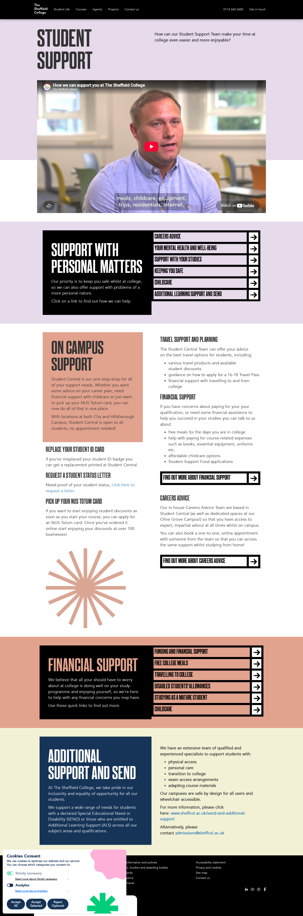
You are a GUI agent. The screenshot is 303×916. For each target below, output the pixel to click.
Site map (201, 873)
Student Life (62, 9)
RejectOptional (58, 904)
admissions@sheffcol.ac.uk (199, 833)
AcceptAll (16, 904)
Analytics (22, 885)
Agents (97, 9)
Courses (81, 9)
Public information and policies (137, 862)
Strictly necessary (28, 873)
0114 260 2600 (233, 9)
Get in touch (257, 9)
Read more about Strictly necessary (36, 879)
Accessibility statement (211, 862)
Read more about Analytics (31, 891)
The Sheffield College (41, 7)
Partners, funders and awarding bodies (142, 867)
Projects (113, 9)
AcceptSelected (36, 904)
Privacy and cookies (208, 867)
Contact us (132, 9)
